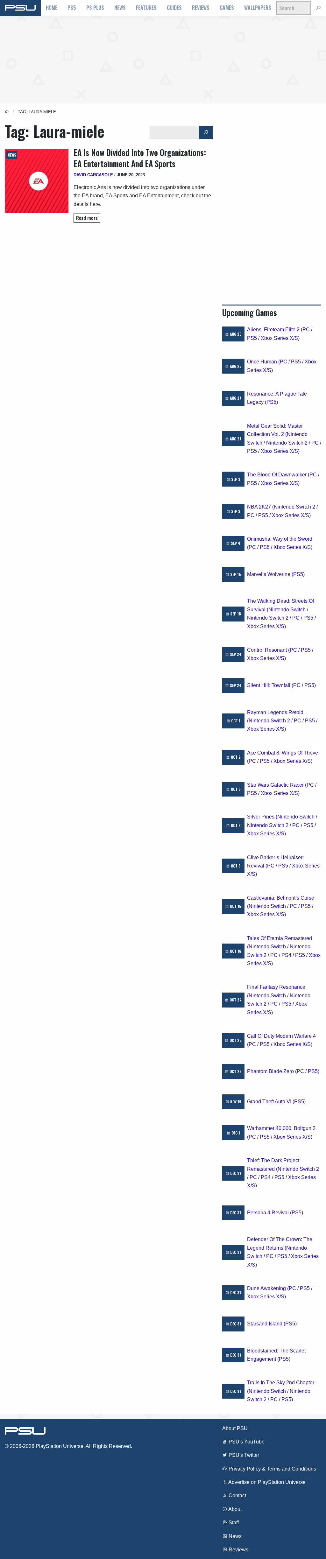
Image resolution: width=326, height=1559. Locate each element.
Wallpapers (257, 7)
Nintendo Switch (287, 609)
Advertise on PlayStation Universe (266, 1482)
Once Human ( (263, 361)
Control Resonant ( (268, 650)
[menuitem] (51, 8)
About (234, 1509)
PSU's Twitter (243, 1455)
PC (306, 329)
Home (51, 7)
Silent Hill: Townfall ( (270, 685)
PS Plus (95, 7)
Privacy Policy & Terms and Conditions (271, 1468)
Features (146, 7)
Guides (174, 7)
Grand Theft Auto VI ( (270, 1101)
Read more (87, 217)
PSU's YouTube (246, 1441)
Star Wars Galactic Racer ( (277, 785)
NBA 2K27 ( (260, 506)
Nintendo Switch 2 (287, 443)
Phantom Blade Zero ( (272, 1071)
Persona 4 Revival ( (269, 1212)
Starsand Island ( (266, 1323)
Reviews (200, 7)
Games (227, 7)
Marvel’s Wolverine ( (270, 574)
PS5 (71, 7)
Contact (236, 1495)
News (120, 7)
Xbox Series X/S (279, 338)
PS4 (286, 955)
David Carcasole (93, 174)
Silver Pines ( (262, 816)
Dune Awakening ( (268, 1288)
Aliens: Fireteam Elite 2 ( (274, 329)
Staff (233, 1522)
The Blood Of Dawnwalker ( (278, 474)
